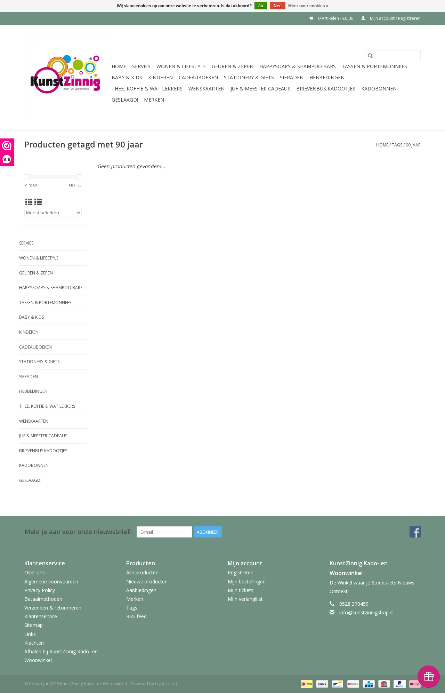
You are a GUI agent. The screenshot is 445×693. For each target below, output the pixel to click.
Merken (154, 99)
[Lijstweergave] (38, 202)
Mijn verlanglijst (245, 599)
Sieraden (292, 77)
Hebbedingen (327, 77)
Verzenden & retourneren (52, 607)
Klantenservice (40, 616)
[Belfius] (352, 684)
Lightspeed (166, 684)
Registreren (240, 572)
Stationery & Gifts (249, 77)
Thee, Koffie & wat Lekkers (147, 88)
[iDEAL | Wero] (306, 684)
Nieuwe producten (147, 581)
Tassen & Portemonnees (374, 66)
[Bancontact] (337, 684)
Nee (278, 5)
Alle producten (142, 572)
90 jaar (413, 145)
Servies (141, 66)
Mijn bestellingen (247, 581)
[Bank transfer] (321, 684)
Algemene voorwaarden (51, 581)
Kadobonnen (379, 88)
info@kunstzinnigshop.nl (366, 612)
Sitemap (33, 625)
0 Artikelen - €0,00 (335, 18)
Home (119, 66)
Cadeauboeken (198, 77)
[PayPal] (399, 684)
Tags (397, 145)
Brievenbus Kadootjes (325, 88)
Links (30, 634)
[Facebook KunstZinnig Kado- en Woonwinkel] (415, 531)
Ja (260, 5)
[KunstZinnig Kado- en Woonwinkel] (67, 77)
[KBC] (367, 684)
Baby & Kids (127, 77)
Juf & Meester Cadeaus (260, 88)
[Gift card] (383, 684)
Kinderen (160, 77)
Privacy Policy (39, 590)
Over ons (34, 572)
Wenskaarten (206, 88)
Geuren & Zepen (232, 66)
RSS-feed (136, 616)
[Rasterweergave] (29, 202)
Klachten (34, 642)
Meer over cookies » (308, 5)
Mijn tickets (240, 590)
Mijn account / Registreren (395, 18)
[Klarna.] (414, 684)
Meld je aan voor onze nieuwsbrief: (77, 531)
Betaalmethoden (43, 599)
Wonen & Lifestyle (181, 66)
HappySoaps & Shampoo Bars (297, 66)
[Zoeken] (370, 55)
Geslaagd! (125, 99)
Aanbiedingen (141, 590)
